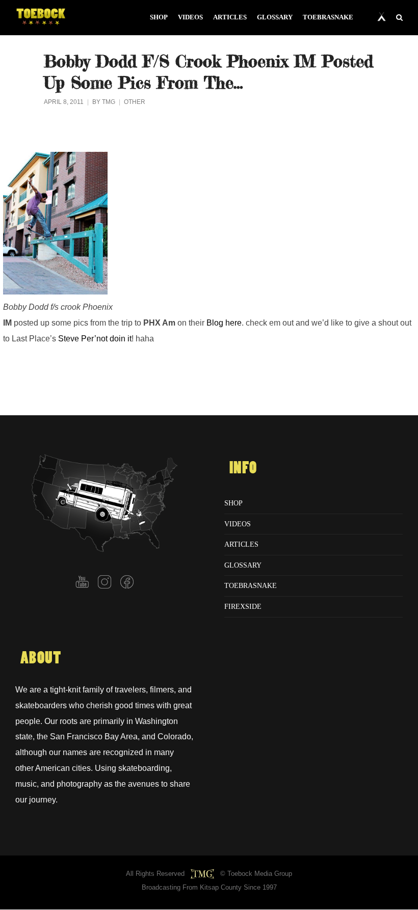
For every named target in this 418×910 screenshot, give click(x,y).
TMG (108, 101)
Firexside (243, 606)
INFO (243, 468)
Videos (237, 524)
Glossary (243, 565)
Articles (241, 544)
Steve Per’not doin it (95, 338)
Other (134, 101)
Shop (233, 503)
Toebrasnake (250, 585)
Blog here (224, 322)
